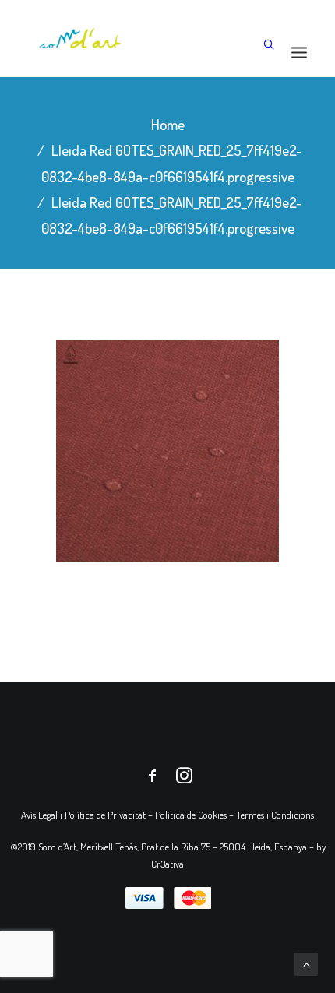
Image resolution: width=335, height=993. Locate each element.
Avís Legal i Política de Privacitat (83, 814)
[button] (299, 52)
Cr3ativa (167, 863)
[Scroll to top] (306, 962)
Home (168, 124)
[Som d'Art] (80, 38)
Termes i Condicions (275, 814)
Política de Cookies (191, 814)
